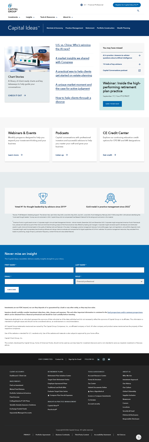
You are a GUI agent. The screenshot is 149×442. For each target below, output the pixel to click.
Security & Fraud (128, 411)
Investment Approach (130, 379)
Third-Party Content (82, 435)
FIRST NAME (10, 265)
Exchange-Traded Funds (18, 409)
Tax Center (92, 383)
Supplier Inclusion (129, 395)
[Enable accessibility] (138, 437)
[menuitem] (14, 17)
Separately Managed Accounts (21, 413)
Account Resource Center (97, 376)
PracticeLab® (52, 409)
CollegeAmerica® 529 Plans (20, 401)
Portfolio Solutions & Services (20, 393)
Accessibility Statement (102, 435)
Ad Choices (121, 435)
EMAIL (8, 276)
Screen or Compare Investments (99, 396)
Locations (126, 407)
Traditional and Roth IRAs (57, 387)
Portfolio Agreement (43, 435)
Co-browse (92, 400)
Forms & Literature (94, 379)
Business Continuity (63, 435)
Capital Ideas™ (53, 405)
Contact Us (59, 359)
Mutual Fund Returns (17, 389)
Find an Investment (16, 385)
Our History (127, 383)
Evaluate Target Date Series (58, 391)
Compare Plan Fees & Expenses (61, 395)
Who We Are (127, 376)
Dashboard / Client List (18, 376)
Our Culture (127, 387)
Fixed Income (14, 397)
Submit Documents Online (97, 387)
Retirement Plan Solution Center (59, 376)
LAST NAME (80, 265)
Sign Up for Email (75, 359)
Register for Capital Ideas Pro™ (127, 5)
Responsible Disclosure (131, 419)
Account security (94, 404)
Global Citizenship (129, 391)
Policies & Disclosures (130, 415)
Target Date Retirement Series (58, 379)
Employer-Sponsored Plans (57, 383)
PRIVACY (27, 435)
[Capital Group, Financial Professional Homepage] (24, 8)
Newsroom (126, 399)
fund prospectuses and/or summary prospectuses (125, 312)
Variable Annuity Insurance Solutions (23, 405)
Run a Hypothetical (97, 391)
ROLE (78, 276)
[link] (27, 77)
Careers (125, 403)
